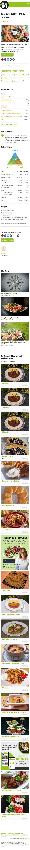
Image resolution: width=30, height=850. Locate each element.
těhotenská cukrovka (6, 81)
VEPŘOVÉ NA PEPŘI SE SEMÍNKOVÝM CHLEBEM (14, 712)
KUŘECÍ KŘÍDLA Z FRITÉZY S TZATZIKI (11, 790)
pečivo (26, 74)
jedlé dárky (15, 71)
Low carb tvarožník (7, 530)
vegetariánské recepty (18, 81)
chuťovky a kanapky (6, 71)
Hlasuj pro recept (7, 55)
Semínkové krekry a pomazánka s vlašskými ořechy (13, 815)
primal (3, 77)
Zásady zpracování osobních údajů (9, 835)
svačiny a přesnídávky (17, 77)
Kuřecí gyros (5, 688)
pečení (21, 74)
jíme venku (22, 71)
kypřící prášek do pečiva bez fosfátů (11, 116)
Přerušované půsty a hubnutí (9, 293)
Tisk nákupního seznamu (9, 124)
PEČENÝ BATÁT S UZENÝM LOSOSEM (11, 737)
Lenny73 (5, 21)
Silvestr (8, 77)
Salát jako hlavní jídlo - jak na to (9, 318)
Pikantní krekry (6, 590)
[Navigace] (28, 4)
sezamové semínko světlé (8, 103)
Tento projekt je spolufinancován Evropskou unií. (12, 833)
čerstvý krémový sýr (7, 110)
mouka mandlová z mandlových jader (11, 113)
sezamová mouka (6, 100)
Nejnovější (5, 361)
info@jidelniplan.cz (24, 838)
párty (16, 74)
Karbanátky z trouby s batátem (10, 481)
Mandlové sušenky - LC (8, 505)
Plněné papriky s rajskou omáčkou (11, 615)
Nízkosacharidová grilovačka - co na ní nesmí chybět (13, 343)
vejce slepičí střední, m (7, 97)
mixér (12, 74)
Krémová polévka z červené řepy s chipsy (13, 663)
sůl (2, 119)
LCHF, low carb (5, 74)
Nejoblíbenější (12, 361)
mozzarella (4, 106)
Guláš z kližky (5, 383)
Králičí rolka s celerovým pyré (10, 639)
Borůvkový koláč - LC (7, 456)
